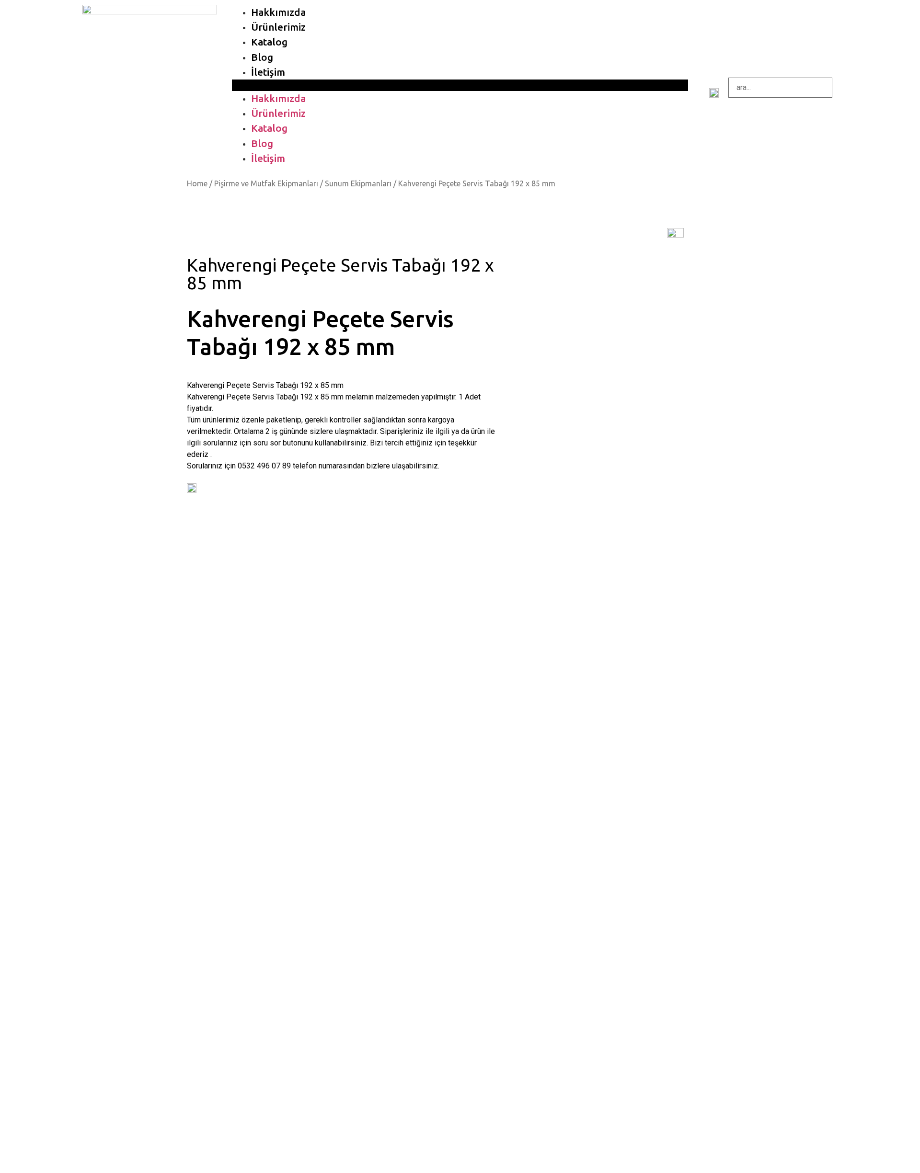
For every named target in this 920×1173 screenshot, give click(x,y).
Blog (262, 57)
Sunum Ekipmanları (358, 183)
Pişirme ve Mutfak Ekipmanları (266, 183)
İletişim (268, 72)
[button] (460, 85)
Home (197, 183)
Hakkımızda (278, 12)
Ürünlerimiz (278, 27)
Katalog (269, 41)
